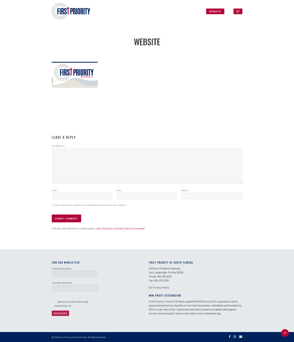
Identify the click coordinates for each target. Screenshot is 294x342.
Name (54, 190)
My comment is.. (59, 146)
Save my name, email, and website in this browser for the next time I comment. (90, 205)
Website (185, 190)
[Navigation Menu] (238, 11)
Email (120, 190)
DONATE (215, 11)
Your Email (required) (62, 283)
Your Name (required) (61, 269)
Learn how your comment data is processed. (120, 228)
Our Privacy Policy (159, 287)
